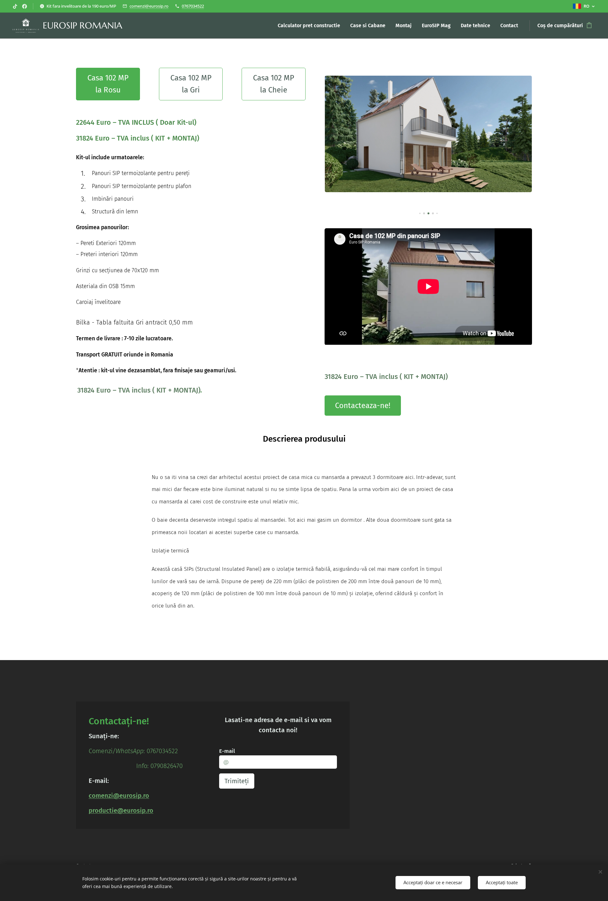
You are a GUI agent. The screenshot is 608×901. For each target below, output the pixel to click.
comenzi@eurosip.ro (149, 6)
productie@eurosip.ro (121, 810)
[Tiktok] (15, 6)
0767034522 (193, 6)
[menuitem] (310, 26)
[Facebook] (24, 6)
